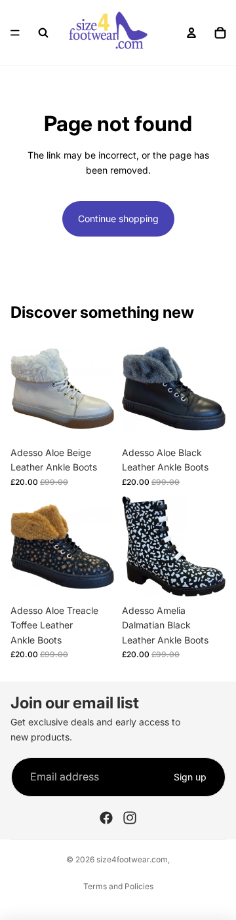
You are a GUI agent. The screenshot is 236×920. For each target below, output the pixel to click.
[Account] (191, 32)
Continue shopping (118, 218)
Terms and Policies (118, 886)
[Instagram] (130, 818)
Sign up (190, 776)
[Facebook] (106, 818)
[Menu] (15, 33)
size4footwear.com (132, 859)
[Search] (43, 32)
